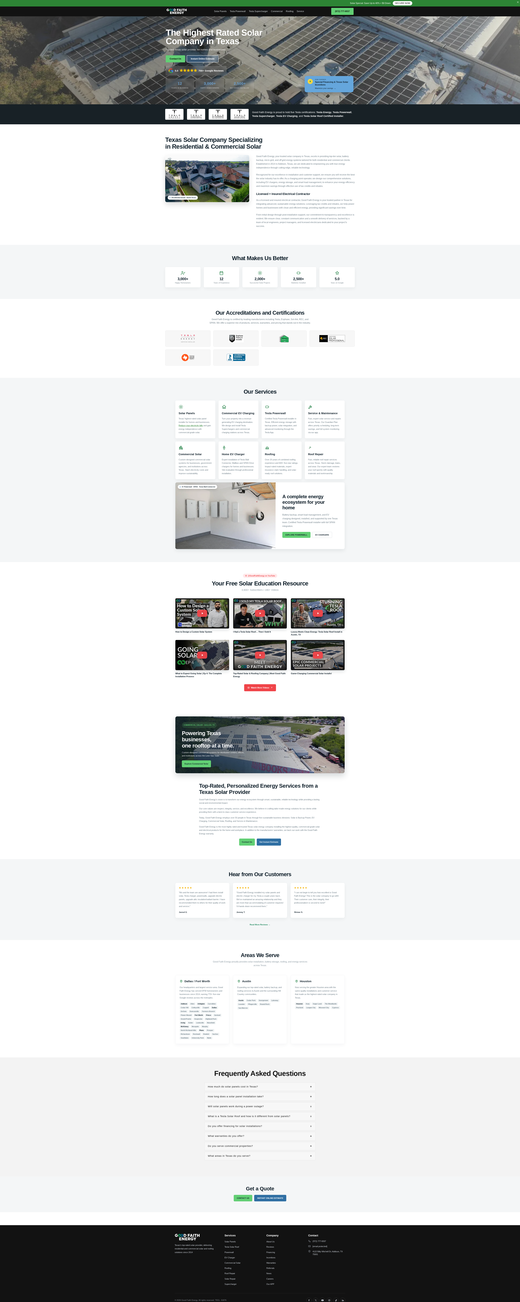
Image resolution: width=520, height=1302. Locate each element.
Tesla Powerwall (238, 11)
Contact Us (175, 59)
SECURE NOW (164, 3)
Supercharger (231, 1284)
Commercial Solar (232, 1263)
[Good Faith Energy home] (176, 11)
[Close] (518, 2)
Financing (270, 1252)
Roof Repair (230, 1273)
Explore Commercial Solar (196, 764)
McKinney (184, 1027)
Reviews (270, 1247)
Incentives (270, 1257)
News (269, 1273)
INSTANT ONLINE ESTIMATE (270, 1198)
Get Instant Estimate (268, 842)
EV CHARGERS (322, 535)
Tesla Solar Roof (232, 1247)
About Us (270, 1241)
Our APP (270, 1284)
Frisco (208, 1015)
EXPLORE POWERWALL (296, 535)
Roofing (289, 11)
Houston (299, 1004)
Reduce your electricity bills (191, 425)
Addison (184, 1004)
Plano (201, 1030)
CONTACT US (243, 1198)
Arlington (201, 1004)
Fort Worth (199, 1015)
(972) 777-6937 (342, 11)
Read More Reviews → (260, 925)
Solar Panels (220, 11)
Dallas (214, 1008)
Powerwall (229, 1252)
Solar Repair (230, 1279)
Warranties (271, 1263)
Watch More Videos (260, 688)
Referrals (270, 1268)
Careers (270, 1279)
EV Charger (230, 1257)
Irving (183, 1023)
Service (300, 11)
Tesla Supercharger (258, 11)
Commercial (277, 11)
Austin (240, 1000)
